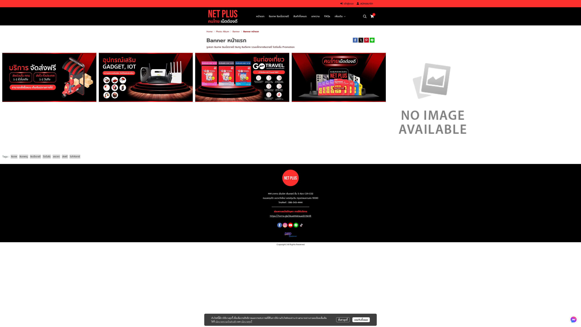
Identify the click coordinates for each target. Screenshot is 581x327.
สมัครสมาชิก (366, 3)
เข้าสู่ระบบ (349, 3)
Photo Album (222, 31)
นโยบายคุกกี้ (246, 321)
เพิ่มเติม (339, 16)
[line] (296, 225)
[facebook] (279, 225)
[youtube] (290, 225)
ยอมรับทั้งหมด (361, 319)
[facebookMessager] (574, 320)
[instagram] (285, 225)
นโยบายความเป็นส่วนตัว (226, 321)
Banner (236, 31)
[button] (364, 16)
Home (210, 31)
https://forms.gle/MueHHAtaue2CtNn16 (290, 216)
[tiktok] (301, 225)
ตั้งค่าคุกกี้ (343, 319)
